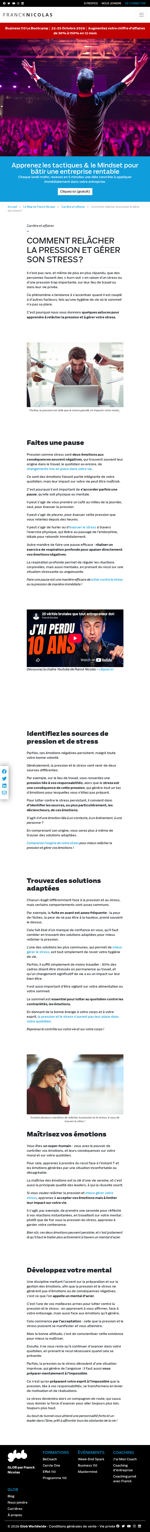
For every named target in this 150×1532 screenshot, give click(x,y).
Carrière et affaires (73, 207)
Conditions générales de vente (73, 1526)
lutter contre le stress (107, 579)
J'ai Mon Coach (125, 1459)
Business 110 (87, 1465)
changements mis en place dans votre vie (59, 468)
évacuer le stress (82, 527)
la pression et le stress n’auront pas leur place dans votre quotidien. (73, 1019)
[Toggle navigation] (141, 15)
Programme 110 (55, 1478)
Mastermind (87, 1471)
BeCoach (50, 1459)
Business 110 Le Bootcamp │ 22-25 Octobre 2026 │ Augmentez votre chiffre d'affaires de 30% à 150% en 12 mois (75, 30)
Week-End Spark (91, 1459)
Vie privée (107, 1526)
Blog (11, 1496)
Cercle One (51, 1465)
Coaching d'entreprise (123, 1468)
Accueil (12, 207)
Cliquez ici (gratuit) (75, 191)
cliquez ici (106, 669)
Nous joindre (111, 3)
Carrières (15, 1508)
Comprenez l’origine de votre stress (53, 843)
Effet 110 (49, 1471)
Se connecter (135, 3)
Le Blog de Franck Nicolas (39, 207)
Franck (28, 14)
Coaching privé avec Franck (124, 1479)
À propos (91, 3)
